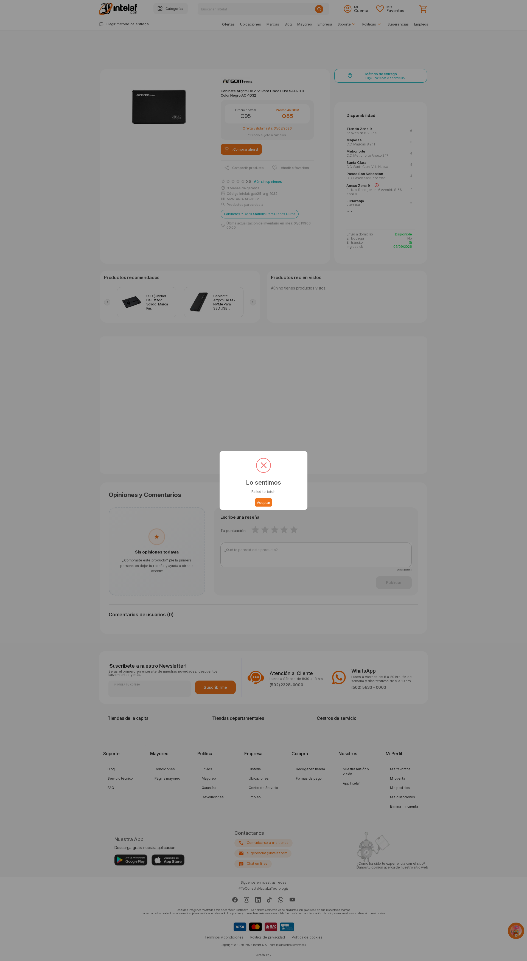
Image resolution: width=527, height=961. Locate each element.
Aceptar (263, 502)
